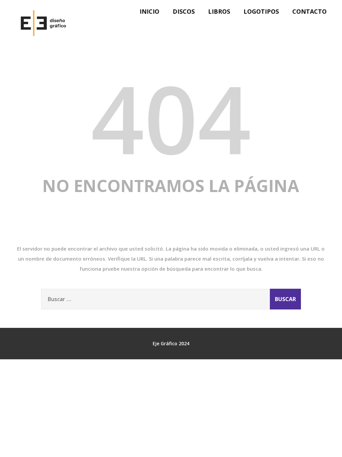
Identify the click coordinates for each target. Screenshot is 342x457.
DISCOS (184, 11)
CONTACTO (309, 11)
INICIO (149, 11)
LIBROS (219, 11)
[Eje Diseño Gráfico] (42, 44)
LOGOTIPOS (261, 11)
